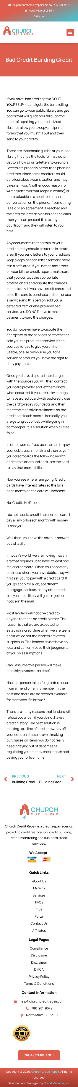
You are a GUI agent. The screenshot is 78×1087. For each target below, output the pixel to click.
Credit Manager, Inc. (57, 1083)
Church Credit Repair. (45, 1072)
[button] (70, 32)
